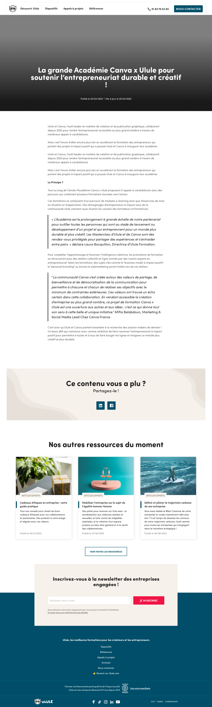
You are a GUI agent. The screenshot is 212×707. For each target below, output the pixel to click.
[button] (29, 8)
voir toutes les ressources (106, 551)
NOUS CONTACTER (188, 9)
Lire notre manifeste (140, 688)
